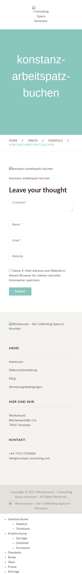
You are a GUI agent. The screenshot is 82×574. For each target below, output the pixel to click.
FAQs (12, 378)
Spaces (33, 140)
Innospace (23, 547)
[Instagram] (17, 337)
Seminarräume (18, 519)
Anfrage (13, 571)
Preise (12, 566)
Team (11, 562)
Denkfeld (55, 140)
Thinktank (23, 528)
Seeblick (21, 524)
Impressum (16, 361)
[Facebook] (10, 337)
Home (13, 140)
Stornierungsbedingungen (25, 387)
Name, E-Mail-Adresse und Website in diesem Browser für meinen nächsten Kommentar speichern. (37, 275)
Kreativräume (17, 533)
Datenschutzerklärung (23, 370)
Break (12, 557)
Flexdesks (14, 552)
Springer (22, 538)
